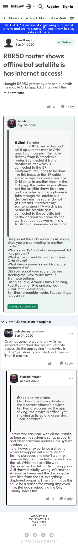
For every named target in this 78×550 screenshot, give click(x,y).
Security (39, 525)
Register (53, 6)
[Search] (40, 6)
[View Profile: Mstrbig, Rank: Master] (14, 378)
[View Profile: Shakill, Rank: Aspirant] (8, 42)
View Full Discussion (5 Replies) (28, 322)
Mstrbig (23, 121)
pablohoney (22, 331)
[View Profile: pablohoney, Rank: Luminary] (8, 333)
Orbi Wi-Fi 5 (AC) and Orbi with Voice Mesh (36, 18)
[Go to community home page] (17, 6)
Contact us (39, 519)
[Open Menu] (72, 18)
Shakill (20, 40)
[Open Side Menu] (5, 6)
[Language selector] (31, 6)
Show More (16, 92)
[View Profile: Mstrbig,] (11, 123)
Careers (39, 522)
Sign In (68, 6)
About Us (39, 516)
